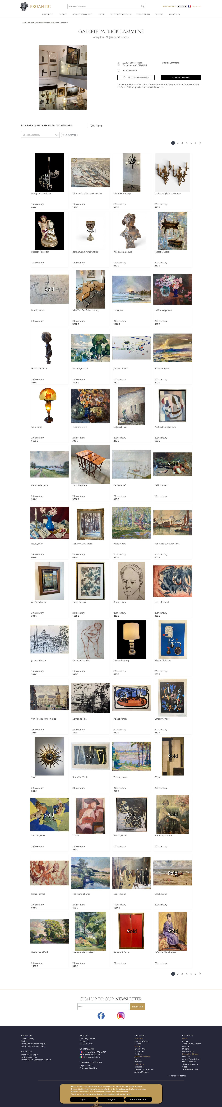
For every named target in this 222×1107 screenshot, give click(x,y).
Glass (184, 1067)
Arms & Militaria (142, 1072)
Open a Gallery (27, 1038)
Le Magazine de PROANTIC (94, 1052)
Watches (138, 1061)
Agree (83, 1099)
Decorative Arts (188, 1051)
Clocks (185, 1041)
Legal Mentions (86, 1065)
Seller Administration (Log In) (33, 1043)
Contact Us (84, 1041)
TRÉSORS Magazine (91, 1054)
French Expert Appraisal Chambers (36, 1060)
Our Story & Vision (87, 1038)
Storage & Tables (142, 1041)
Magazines (174, 14)
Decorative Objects (120, 14)
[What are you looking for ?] (142, 6)
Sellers (159, 14)
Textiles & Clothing (190, 1069)
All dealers (32, 22)
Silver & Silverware (190, 1064)
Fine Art (62, 14)
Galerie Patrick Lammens (46, 22)
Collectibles (139, 1067)
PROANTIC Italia (86, 1043)
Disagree (111, 1099)
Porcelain (186, 1056)
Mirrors (185, 1049)
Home (24, 22)
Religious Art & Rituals (144, 1069)
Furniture (47, 14)
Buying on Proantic (29, 1057)
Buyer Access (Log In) (30, 1054)
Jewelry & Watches (82, 14)
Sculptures (139, 1051)
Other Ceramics (189, 1061)
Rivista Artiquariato (91, 1057)
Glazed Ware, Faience (191, 1059)
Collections (143, 14)
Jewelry (138, 1059)
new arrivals (169, 6)
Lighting (185, 1046)
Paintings (138, 1054)
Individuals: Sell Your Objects (33, 1046)
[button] (69, 135)
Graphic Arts (140, 1049)
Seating (138, 1043)
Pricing (24, 1041)
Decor (101, 14)
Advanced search (178, 1076)
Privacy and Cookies (88, 1068)
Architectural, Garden (191, 1043)
